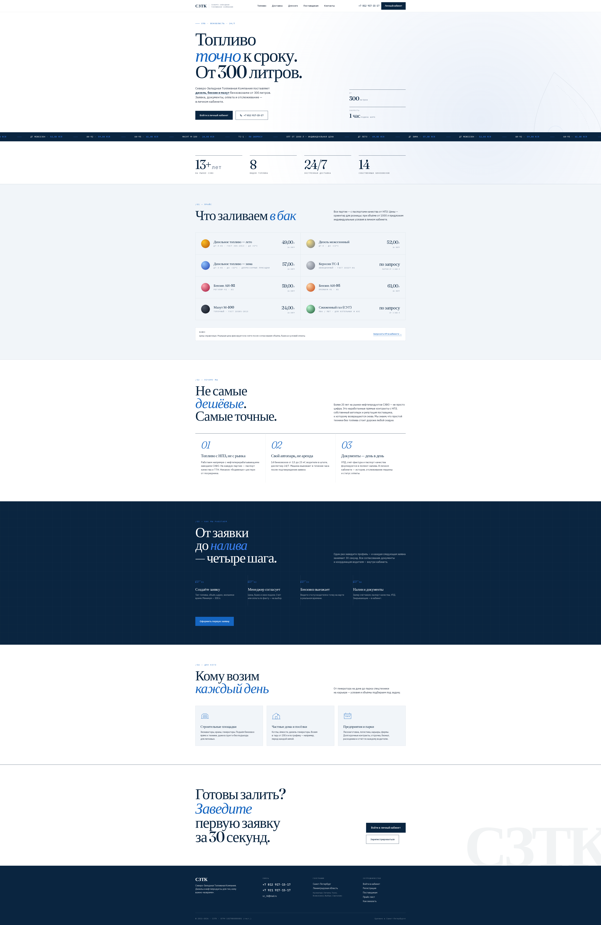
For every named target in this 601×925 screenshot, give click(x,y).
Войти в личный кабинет (214, 115)
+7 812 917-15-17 (369, 5)
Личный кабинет (393, 5)
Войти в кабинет (371, 884)
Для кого (293, 5)
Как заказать (370, 901)
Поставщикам (310, 5)
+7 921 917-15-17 (277, 890)
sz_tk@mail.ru (270, 896)
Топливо (261, 5)
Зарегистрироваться (382, 839)
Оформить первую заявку (214, 621)
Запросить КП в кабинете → (387, 334)
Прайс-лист (369, 897)
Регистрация (369, 888)
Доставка (277, 5)
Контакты (329, 5)
